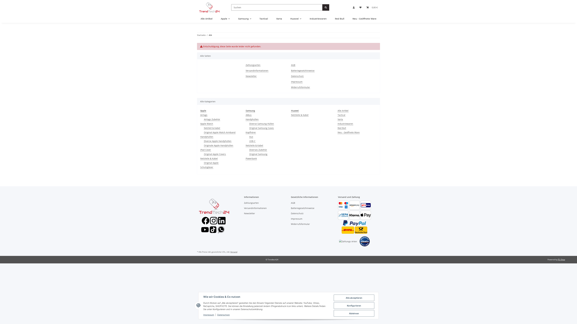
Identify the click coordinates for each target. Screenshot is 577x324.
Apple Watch (206, 123)
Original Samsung (258, 154)
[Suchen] (325, 7)
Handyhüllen (206, 136)
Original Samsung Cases (261, 128)
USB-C (252, 141)
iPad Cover (205, 149)
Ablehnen (354, 313)
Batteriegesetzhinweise (302, 70)
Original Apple (211, 162)
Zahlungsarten (253, 65)
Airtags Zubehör (212, 119)
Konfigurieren (354, 305)
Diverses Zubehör (258, 149)
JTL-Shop (561, 259)
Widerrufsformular (300, 87)
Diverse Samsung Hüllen (261, 123)
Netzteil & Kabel (212, 128)
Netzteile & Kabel (209, 158)
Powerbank (251, 158)
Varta (340, 119)
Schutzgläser (206, 167)
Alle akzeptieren (354, 298)
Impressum (208, 315)
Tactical (341, 115)
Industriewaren (345, 123)
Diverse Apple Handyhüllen (217, 141)
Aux (251, 136)
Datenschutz (223, 315)
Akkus (249, 115)
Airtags (203, 115)
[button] (353, 7)
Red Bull (342, 128)
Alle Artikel (343, 110)
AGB (293, 65)
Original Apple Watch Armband (219, 132)
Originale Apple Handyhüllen (218, 145)
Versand (233, 252)
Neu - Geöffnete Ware (349, 132)
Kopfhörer (251, 132)
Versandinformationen (257, 70)
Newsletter (251, 76)
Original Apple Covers (215, 154)
